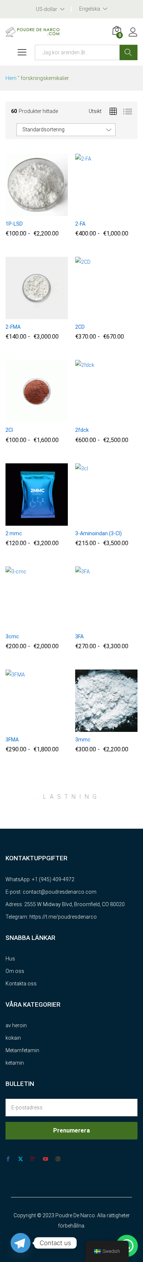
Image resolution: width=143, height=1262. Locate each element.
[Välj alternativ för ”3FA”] (89, 624)
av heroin (16, 1025)
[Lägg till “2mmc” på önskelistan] (53, 521)
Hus (10, 959)
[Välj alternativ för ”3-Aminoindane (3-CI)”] (89, 521)
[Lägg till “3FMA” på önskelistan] (53, 727)
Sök (129, 52)
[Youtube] (45, 1159)
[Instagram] (58, 1159)
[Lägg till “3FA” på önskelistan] (123, 624)
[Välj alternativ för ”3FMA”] (20, 727)
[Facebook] (8, 1159)
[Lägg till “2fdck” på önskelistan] (123, 418)
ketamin (15, 1063)
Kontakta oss (21, 983)
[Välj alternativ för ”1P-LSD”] (20, 211)
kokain (13, 1038)
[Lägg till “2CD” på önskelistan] (123, 315)
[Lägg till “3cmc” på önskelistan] (53, 624)
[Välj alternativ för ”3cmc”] (20, 624)
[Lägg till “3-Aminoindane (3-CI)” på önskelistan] (123, 521)
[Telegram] (20, 1243)
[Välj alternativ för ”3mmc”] (89, 727)
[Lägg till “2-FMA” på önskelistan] (53, 315)
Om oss (15, 971)
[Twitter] (20, 1159)
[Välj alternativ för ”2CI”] (20, 418)
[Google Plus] (33, 1159)
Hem (11, 78)
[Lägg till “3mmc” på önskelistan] (123, 727)
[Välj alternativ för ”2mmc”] (20, 521)
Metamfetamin (22, 1050)
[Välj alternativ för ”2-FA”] (89, 211)
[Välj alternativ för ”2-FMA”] (20, 315)
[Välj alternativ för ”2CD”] (89, 315)
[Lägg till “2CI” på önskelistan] (53, 418)
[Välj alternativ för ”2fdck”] (89, 418)
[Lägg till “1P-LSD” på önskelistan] (53, 211)
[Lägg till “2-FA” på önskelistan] (123, 211)
